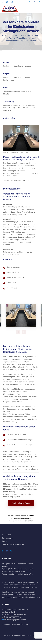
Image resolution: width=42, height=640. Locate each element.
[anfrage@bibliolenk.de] (8, 2)
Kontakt (5, 541)
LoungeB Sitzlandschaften (13, 544)
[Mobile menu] (39, 8)
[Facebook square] (34, 2)
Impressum (6, 535)
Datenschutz (7, 538)
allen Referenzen (26, 521)
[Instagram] (39, 2)
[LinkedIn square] (29, 2)
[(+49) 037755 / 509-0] (3, 2)
